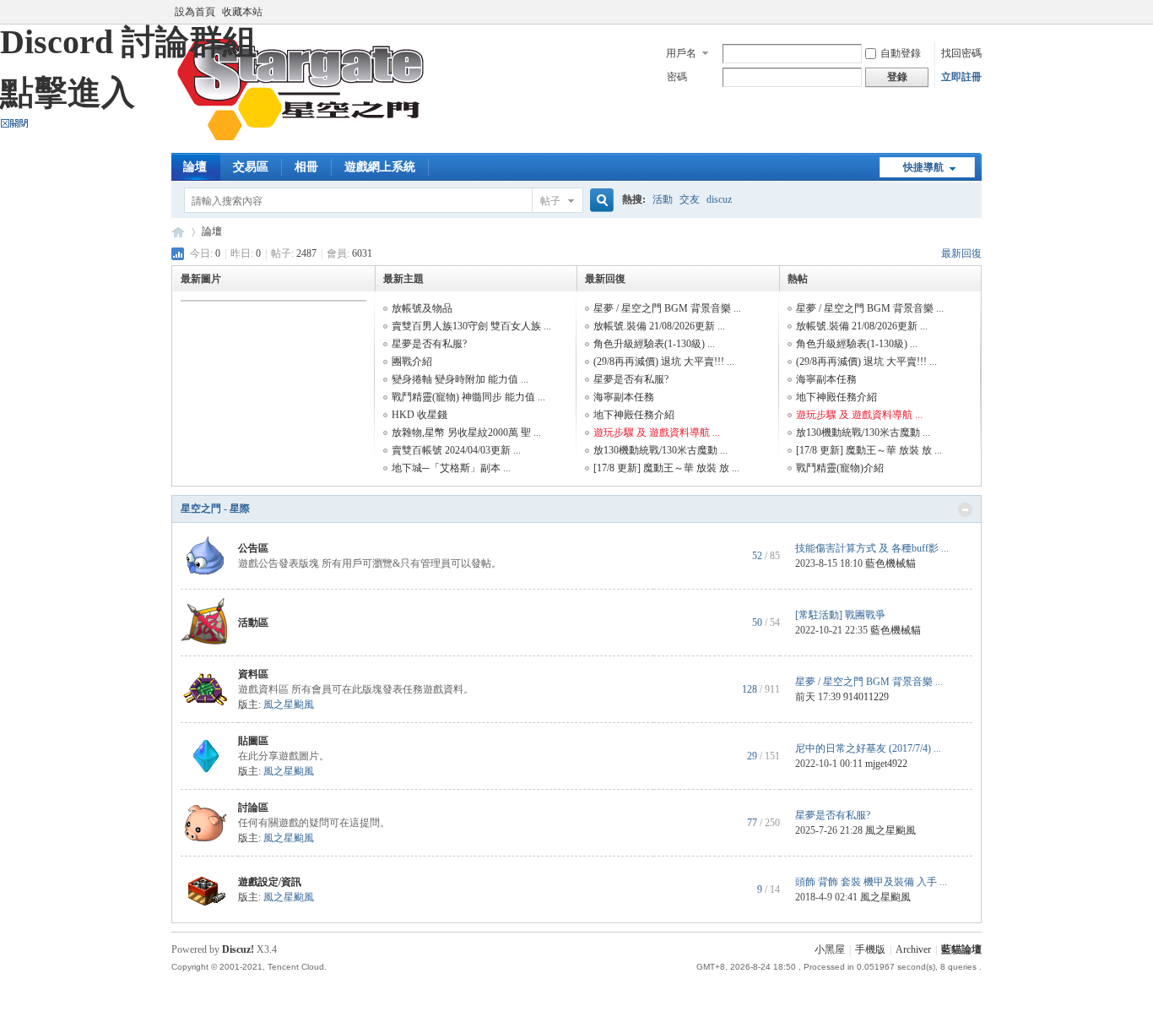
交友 (689, 199)
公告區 (253, 548)
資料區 (253, 674)
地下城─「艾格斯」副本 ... (451, 468)
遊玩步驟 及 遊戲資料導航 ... (656, 432)
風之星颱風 (288, 704)
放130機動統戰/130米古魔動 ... (660, 450)
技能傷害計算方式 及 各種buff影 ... (872, 548)
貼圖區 (253, 741)
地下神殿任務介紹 (633, 415)
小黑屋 (830, 949)
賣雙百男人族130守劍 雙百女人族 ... (471, 326)
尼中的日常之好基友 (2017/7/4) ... (868, 748)
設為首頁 (195, 12)
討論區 (253, 807)
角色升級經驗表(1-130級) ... (654, 344)
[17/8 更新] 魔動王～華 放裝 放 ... (666, 468)
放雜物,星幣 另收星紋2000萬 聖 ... (466, 432)
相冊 (306, 166)
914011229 (866, 697)
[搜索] (599, 200)
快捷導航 (923, 167)
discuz (719, 199)
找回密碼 (961, 53)
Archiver (913, 949)
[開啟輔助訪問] (977, 11)
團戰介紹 (412, 361)
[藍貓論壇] (300, 143)
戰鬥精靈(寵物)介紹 (840, 468)
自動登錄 (900, 53)
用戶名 (681, 53)
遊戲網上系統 (379, 166)
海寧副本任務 (623, 397)
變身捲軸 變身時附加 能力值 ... (460, 379)
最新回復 (961, 253)
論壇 (195, 166)
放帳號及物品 (422, 308)
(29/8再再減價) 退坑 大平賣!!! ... (663, 361)
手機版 (870, 949)
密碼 (677, 77)
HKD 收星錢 (419, 415)
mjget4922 (886, 764)
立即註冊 (961, 77)
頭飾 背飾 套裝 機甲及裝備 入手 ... (871, 882)
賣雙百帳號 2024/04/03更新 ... (456, 450)
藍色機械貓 (890, 563)
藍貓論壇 (178, 232)
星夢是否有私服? (429, 344)
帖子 (550, 201)
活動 (662, 199)
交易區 (250, 166)
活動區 (253, 622)
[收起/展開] (965, 510)
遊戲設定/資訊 (269, 882)
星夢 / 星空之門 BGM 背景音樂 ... (667, 308)
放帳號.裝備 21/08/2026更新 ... (659, 326)
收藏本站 (242, 12)
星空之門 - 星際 (215, 508)
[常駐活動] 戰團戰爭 (840, 615)
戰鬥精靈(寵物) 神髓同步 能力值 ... (468, 397)
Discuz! (238, 949)
